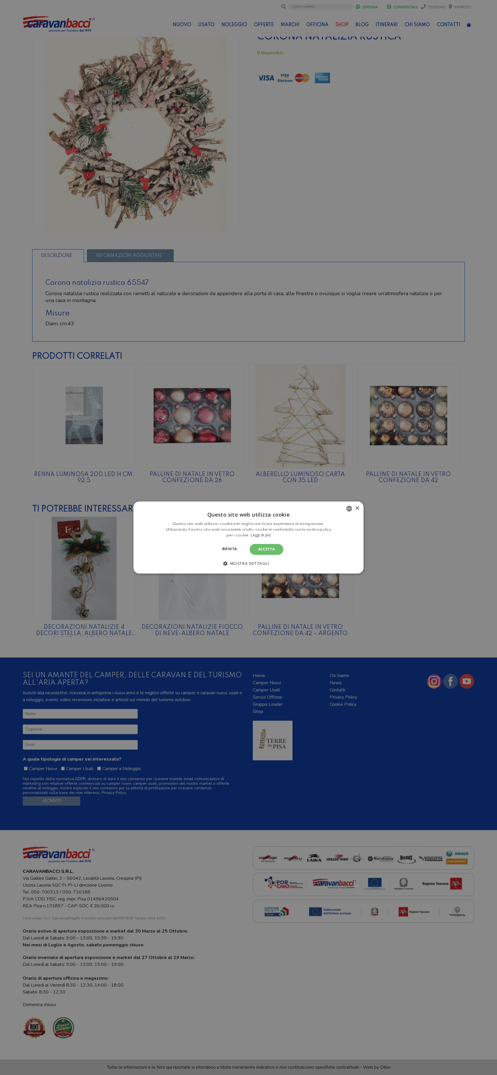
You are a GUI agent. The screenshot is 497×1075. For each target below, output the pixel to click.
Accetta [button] (266, 549)
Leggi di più (261, 535)
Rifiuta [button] (229, 548)
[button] (248, 563)
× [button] (357, 508)
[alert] (248, 537)
